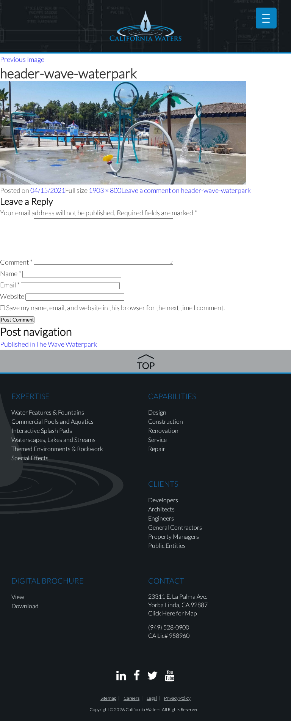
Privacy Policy (177, 698)
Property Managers (173, 536)
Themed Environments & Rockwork (57, 448)
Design (157, 412)
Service (157, 439)
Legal (152, 698)
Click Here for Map (172, 613)
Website (12, 296)
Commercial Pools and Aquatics (52, 421)
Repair (156, 448)
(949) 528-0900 (168, 627)
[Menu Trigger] (266, 18)
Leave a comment (186, 190)
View (17, 596)
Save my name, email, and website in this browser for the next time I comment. (115, 307)
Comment (16, 262)
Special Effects (29, 457)
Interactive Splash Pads (41, 430)
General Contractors (175, 527)
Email (10, 285)
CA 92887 (194, 604)
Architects (161, 509)
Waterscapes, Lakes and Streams (53, 439)
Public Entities (167, 545)
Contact (166, 580)
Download (25, 605)
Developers (163, 499)
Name (10, 273)
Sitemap (108, 698)
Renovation (163, 430)
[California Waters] (145, 25)
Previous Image (22, 59)
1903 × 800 (105, 190)
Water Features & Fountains (47, 412)
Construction (165, 421)
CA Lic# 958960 (168, 635)
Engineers (161, 518)
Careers (131, 698)
